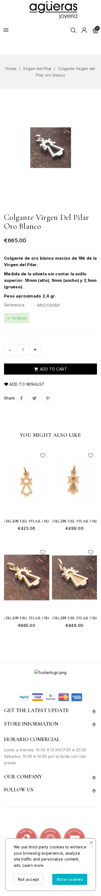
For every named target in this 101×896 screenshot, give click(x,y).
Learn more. (33, 865)
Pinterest (47, 398)
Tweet (34, 398)
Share (21, 398)
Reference (14, 305)
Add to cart (50, 369)
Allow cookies (70, 879)
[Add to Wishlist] (43, 455)
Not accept (28, 879)
